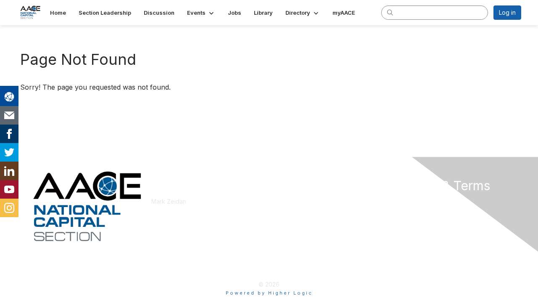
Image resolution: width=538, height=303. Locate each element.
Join (278, 201)
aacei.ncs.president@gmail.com (194, 209)
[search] (390, 12)
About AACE (289, 218)
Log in (507, 12)
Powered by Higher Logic (269, 293)
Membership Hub (296, 209)
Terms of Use (412, 209)
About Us (406, 201)
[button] (201, 12)
